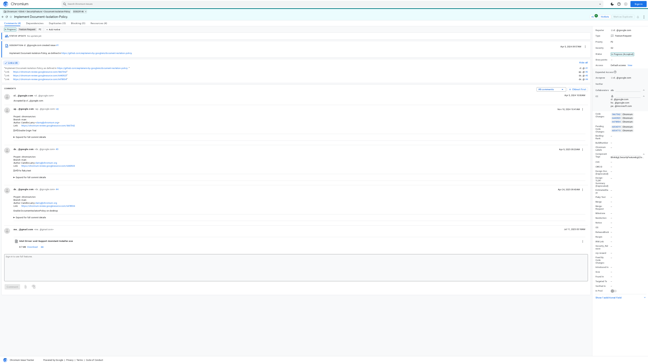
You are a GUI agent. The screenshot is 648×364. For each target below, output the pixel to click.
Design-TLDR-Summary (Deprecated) (602, 182)
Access (599, 65)
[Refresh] (7, 17)
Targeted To (601, 281)
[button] (620, 36)
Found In (600, 277)
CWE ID (599, 167)
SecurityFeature (34, 11)
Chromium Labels (601, 148)
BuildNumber (602, 143)
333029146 (78, 11)
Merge (599, 202)
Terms (80, 360)
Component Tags (601, 155)
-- (611, 59)
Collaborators (602, 90)
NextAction (601, 218)
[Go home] (3, 17)
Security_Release (602, 247)
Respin (599, 237)
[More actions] (644, 17)
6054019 (622, 127)
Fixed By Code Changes (600, 260)
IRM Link (600, 241)
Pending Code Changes (600, 129)
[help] (619, 4)
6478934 (622, 121)
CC (597, 96)
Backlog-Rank (600, 137)
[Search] (65, 4)
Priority (599, 42)
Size (598, 272)
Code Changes (600, 115)
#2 (586, 72)
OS (597, 227)
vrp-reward (601, 253)
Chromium (12, 11)
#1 (57, 45)
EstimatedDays (602, 191)
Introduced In (602, 267)
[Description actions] (585, 46)
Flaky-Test (601, 197)
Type (598, 36)
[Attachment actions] (582, 241)
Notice (599, 223)
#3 (586, 75)
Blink (21, 11)
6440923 (622, 118)
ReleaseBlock (602, 232)
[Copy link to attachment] (42, 247)
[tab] (12, 23)
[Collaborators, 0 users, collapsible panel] (628, 90)
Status (599, 54)
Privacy (69, 360)
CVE (598, 162)
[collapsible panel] (628, 154)
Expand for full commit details (31, 137)
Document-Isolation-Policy (57, 11)
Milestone (600, 213)
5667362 (622, 114)
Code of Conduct (94, 360)
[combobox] (333, 4)
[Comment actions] (582, 109)
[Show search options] (600, 4)
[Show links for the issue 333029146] (85, 11)
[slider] (592, 191)
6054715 (622, 130)
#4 (586, 79)
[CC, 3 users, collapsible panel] (628, 96)
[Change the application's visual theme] (612, 4)
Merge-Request (600, 207)
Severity (599, 48)
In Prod (599, 291)
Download (32, 247)
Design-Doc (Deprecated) (602, 172)
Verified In (601, 286)
